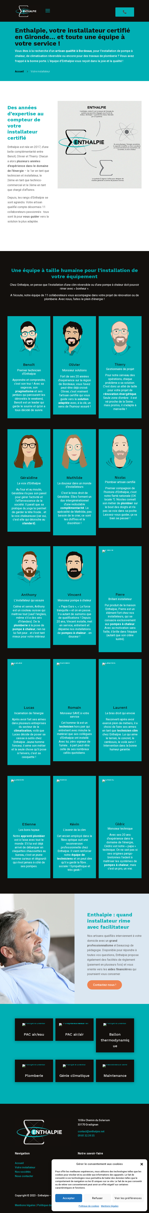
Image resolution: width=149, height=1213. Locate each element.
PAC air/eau (34, 1034)
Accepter (69, 1198)
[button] (142, 1164)
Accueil (19, 1163)
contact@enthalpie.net (91, 1131)
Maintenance (115, 1075)
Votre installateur (25, 1167)
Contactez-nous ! (104, 985)
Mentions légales (109, 1206)
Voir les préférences (128, 1198)
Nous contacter (24, 1176)
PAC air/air (74, 1034)
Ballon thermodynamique (115, 1040)
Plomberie (34, 1075)
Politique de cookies (89, 1206)
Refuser (97, 1198)
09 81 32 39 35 (86, 1135)
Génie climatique (74, 1075)
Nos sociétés (23, 1171)
